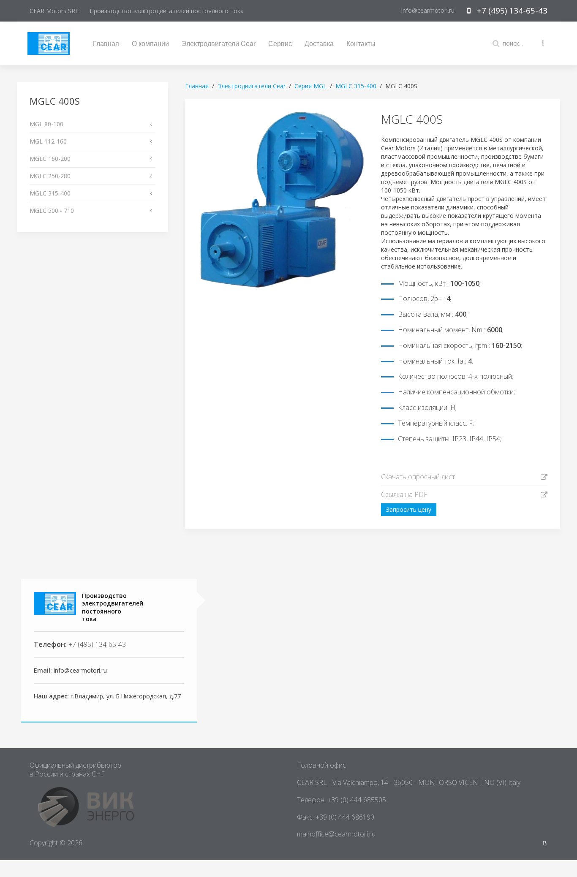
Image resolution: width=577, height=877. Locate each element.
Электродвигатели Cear (219, 43)
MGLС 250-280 (50, 176)
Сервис (280, 43)
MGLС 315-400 (50, 193)
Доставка (319, 43)
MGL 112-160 (48, 141)
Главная (106, 43)
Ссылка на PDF (404, 494)
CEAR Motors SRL (111, 842)
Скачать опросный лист (418, 476)
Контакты (361, 43)
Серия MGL (310, 86)
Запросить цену (408, 509)
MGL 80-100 (46, 124)
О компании (150, 43)
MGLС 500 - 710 (52, 210)
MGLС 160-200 (50, 159)
